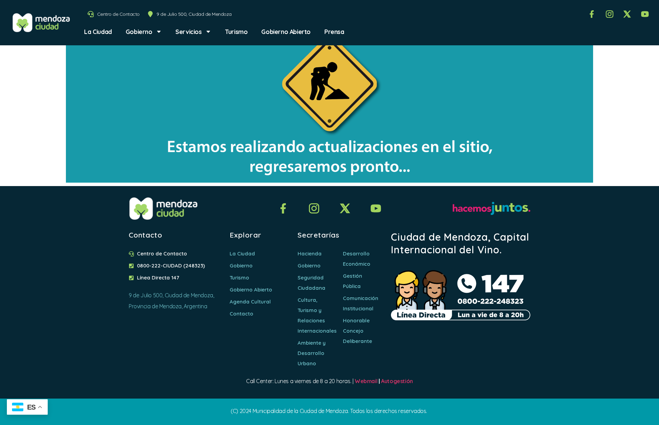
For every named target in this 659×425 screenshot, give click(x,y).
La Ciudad (98, 31)
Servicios (188, 31)
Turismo (236, 31)
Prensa (334, 31)
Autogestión (397, 381)
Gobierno (139, 31)
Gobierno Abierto (286, 31)
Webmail (366, 381)
